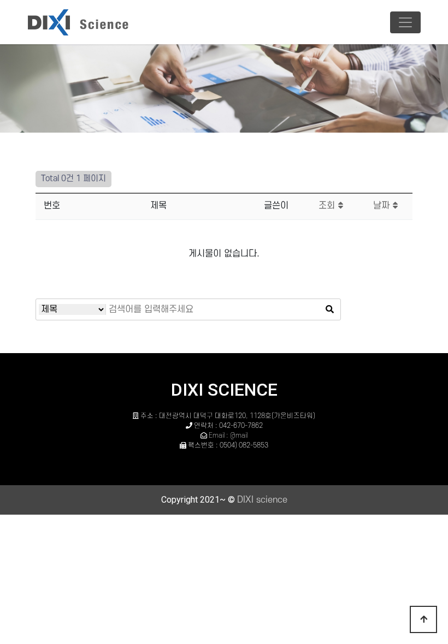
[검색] (329, 309)
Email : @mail (228, 435)
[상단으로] (423, 619)
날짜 (382, 206)
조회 (328, 206)
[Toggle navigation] (405, 22)
